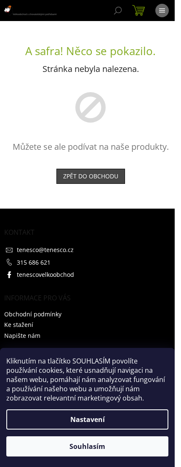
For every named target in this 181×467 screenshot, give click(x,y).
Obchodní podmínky (32, 314)
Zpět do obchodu (90, 176)
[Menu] (162, 10)
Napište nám (22, 336)
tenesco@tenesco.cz (45, 250)
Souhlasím (87, 446)
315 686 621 (34, 262)
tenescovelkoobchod (45, 275)
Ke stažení (18, 325)
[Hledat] (117, 10)
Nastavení (87, 419)
